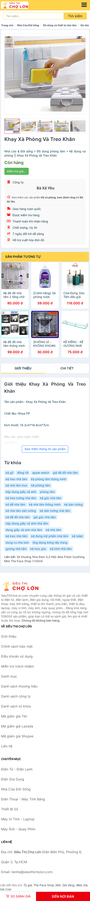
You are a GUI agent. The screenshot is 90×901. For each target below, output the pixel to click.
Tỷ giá (27, 885)
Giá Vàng (68, 885)
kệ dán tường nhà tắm (55, 510)
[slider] (12, 126)
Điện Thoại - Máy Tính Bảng (23, 799)
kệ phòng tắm (40, 485)
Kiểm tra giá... (16, 171)
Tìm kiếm (75, 16)
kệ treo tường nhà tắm (21, 498)
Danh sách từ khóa (16, 706)
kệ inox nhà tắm (16, 536)
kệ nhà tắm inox (16, 485)
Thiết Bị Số (9, 809)
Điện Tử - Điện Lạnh (16, 769)
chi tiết (67, 368)
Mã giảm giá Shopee (17, 736)
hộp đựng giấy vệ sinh (21, 492)
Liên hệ (6, 746)
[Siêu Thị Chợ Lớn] (22, 586)
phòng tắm (47, 492)
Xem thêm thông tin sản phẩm (45, 449)
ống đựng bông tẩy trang (50, 542)
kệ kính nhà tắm (61, 548)
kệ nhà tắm (53, 530)
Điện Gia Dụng (12, 779)
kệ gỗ (9, 472)
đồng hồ (22, 472)
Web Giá (81, 885)
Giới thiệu (23, 368)
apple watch (40, 472)
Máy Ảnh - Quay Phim (18, 829)
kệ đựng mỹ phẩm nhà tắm (49, 536)
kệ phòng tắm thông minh (48, 479)
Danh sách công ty (16, 696)
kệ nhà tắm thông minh (44, 504)
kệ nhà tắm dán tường (21, 510)
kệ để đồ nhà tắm (18, 517)
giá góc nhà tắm (44, 517)
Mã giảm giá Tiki (14, 716)
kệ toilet (77, 536)
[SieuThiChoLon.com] (20, 5)
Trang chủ (7, 25)
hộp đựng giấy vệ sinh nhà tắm (27, 523)
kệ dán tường (73, 504)
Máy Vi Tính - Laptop (18, 819)
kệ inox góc (38, 548)
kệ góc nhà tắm (50, 498)
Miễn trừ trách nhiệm (17, 666)
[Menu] (84, 5)
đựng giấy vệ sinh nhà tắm (24, 530)
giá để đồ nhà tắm (65, 472)
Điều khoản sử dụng (17, 656)
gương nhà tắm (16, 548)
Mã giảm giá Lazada (17, 726)
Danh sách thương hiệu (19, 686)
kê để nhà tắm (15, 504)
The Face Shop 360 (47, 885)
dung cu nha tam (17, 542)
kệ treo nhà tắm (16, 479)
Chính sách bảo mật (17, 646)
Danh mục (9, 676)
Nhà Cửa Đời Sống (28, 25)
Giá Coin (5, 889)
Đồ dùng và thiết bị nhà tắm (60, 25)
